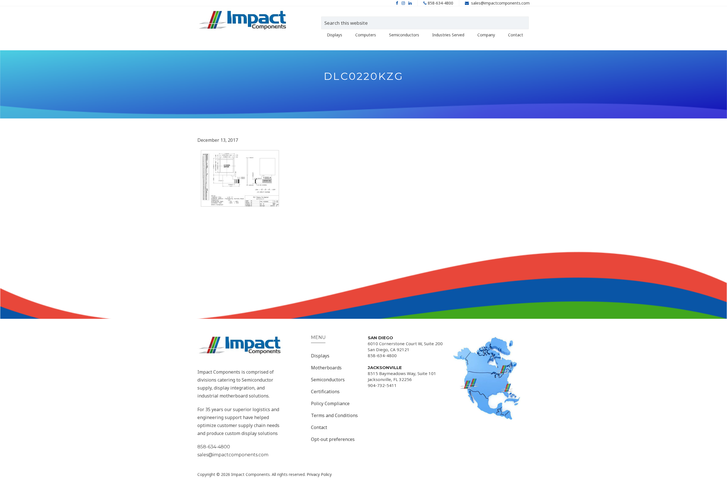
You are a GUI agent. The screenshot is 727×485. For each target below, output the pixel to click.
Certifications (325, 391)
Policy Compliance (330, 403)
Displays (320, 356)
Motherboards (326, 368)
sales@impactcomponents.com (500, 3)
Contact (319, 427)
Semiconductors (328, 379)
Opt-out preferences (333, 439)
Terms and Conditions (334, 415)
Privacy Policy (319, 474)
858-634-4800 (440, 3)
